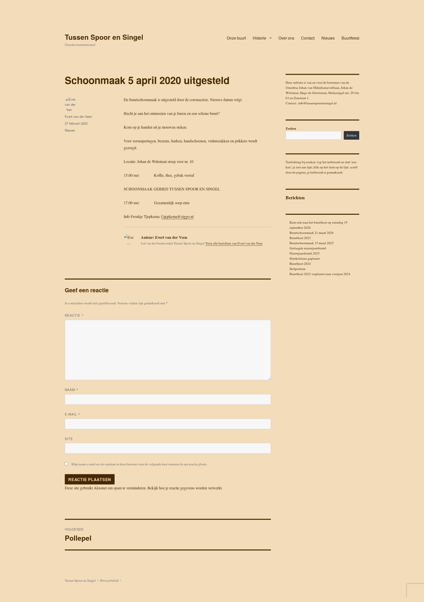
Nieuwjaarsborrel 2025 (305, 253)
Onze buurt (236, 38)
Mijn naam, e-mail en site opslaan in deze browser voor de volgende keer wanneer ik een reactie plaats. (139, 464)
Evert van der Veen (78, 116)
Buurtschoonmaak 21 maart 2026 (312, 232)
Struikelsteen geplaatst (305, 258)
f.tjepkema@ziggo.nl (177, 216)
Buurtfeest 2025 (300, 238)
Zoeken (291, 128)
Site (69, 438)
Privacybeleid (109, 580)
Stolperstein (297, 269)
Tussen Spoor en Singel (104, 37)
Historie (259, 38)
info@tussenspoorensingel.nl (317, 103)
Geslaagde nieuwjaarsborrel (308, 248)
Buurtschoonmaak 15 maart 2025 (312, 243)
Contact (308, 38)
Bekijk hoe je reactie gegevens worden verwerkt (184, 487)
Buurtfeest (350, 38)
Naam (71, 389)
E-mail (72, 414)
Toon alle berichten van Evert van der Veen (234, 243)
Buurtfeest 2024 (300, 263)
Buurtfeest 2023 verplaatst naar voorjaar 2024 (320, 274)
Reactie (74, 315)
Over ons (286, 38)
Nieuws (328, 38)
